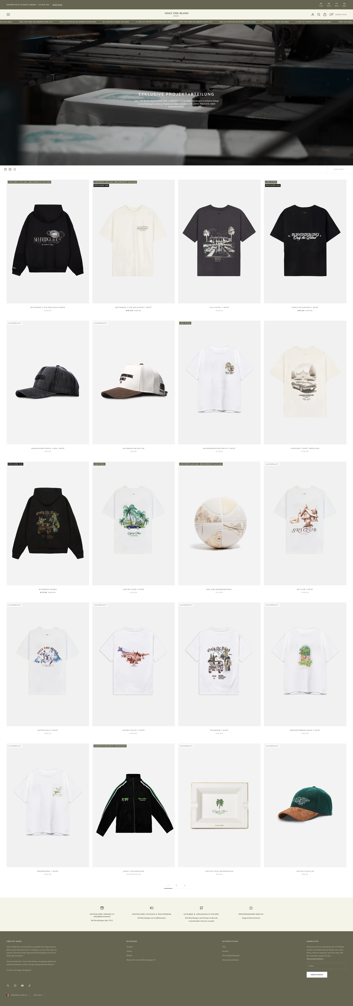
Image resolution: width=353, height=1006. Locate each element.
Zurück (129, 951)
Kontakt (225, 951)
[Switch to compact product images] (15, 169)
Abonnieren (317, 975)
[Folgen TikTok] (29, 985)
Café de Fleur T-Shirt (134, 589)
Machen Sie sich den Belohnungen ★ (141, 960)
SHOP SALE (57, 5)
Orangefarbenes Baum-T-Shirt (305, 730)
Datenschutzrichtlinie (230, 960)
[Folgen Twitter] (8, 985)
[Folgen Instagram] (15, 985)
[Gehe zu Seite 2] (185, 885)
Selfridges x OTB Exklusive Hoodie (47, 307)
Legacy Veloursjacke (133, 871)
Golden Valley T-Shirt (133, 730)
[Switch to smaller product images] (10, 169)
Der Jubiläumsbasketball (219, 589)
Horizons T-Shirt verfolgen (305, 448)
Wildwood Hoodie (48, 589)
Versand (130, 947)
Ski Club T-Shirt (305, 589)
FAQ (224, 947)
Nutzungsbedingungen (231, 955)
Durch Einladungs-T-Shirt (305, 307)
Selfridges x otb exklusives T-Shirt (133, 307)
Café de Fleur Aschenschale (219, 871)
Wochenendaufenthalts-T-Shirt (219, 448)
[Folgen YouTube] (22, 985)
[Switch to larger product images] (5, 169)
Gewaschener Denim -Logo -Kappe (48, 448)
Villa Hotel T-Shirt (219, 307)
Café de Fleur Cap (305, 871)
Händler (130, 955)
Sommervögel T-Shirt (48, 871)
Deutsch (38, 995)
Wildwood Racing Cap (134, 448)
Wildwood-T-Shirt (219, 730)
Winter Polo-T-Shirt (48, 730)
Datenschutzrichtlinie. (315, 959)
